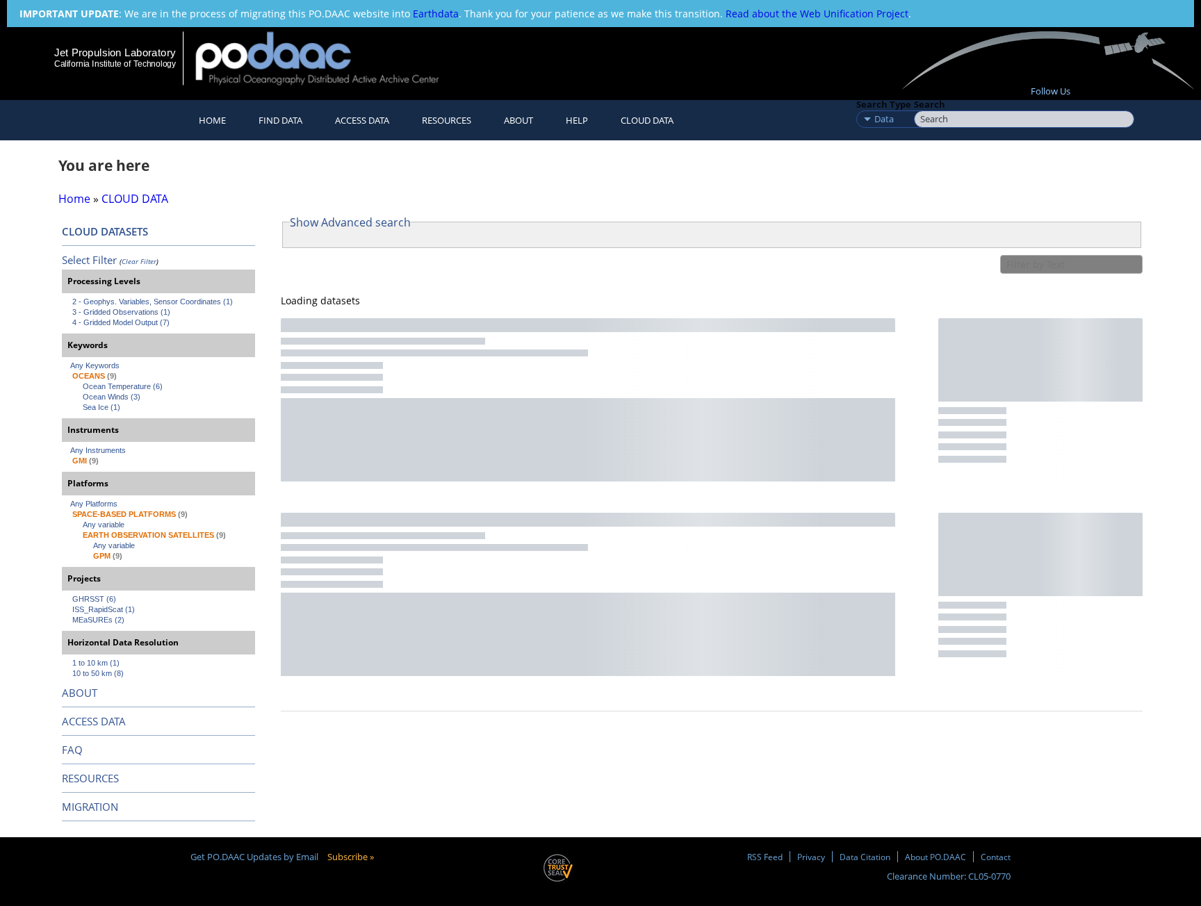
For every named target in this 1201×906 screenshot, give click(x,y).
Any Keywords (95, 365)
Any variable (103, 524)
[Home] (329, 58)
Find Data (280, 120)
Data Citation (865, 856)
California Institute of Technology (115, 64)
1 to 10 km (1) (96, 663)
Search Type (883, 104)
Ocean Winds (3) (111, 397)
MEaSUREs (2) (98, 620)
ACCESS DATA (94, 721)
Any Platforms (93, 504)
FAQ (72, 750)
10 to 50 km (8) (98, 673)
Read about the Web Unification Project (817, 13)
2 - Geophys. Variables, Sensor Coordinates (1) (152, 301)
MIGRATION (90, 807)
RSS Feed (765, 856)
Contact (996, 856)
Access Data (362, 120)
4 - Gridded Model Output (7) (121, 322)
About (518, 120)
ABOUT (79, 693)
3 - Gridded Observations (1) (121, 312)
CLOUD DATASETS (105, 231)
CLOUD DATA (647, 120)
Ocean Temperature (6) (123, 386)
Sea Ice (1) (101, 407)
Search (929, 104)
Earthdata (436, 13)
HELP (577, 120)
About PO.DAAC (935, 856)
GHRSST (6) (94, 599)
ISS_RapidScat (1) (103, 609)
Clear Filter (139, 261)
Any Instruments (98, 450)
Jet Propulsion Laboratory (114, 52)
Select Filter (89, 260)
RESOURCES (446, 120)
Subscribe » (350, 856)
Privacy (811, 856)
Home (212, 120)
